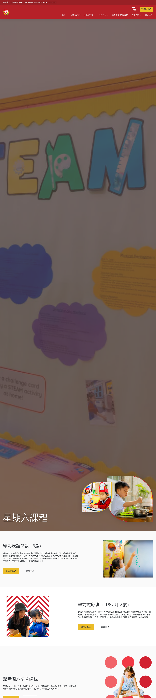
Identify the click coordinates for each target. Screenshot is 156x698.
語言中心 (102, 15)
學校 (63, 15)
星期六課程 (76, 15)
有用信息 (135, 15)
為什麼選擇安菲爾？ (120, 15)
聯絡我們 (148, 15)
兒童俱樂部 (88, 15)
